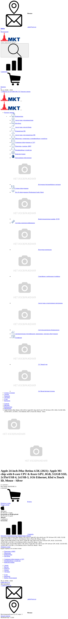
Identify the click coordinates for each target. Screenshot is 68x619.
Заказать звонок (25, 91)
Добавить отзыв (5, 547)
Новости (6, 568)
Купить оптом (5, 505)
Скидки (6, 394)
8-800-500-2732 (16, 91)
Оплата (6, 570)
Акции (6, 565)
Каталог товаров (9, 112)
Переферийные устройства (12, 561)
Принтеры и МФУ (9, 551)
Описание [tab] (4, 536)
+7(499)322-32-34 (6, 91)
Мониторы (7, 553)
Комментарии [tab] (22, 536)
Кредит (6, 567)
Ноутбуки (7, 556)
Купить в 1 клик (6, 503)
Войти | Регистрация (10, 578)
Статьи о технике (9, 393)
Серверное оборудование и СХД (14, 559)
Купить (29, 501)
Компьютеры (8, 554)
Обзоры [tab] (28, 536)
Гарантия (7, 396)
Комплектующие (9, 562)
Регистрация (4, 31)
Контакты (7, 400)
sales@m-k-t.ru (31, 27)
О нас (6, 399)
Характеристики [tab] (12, 536)
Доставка (7, 397)
